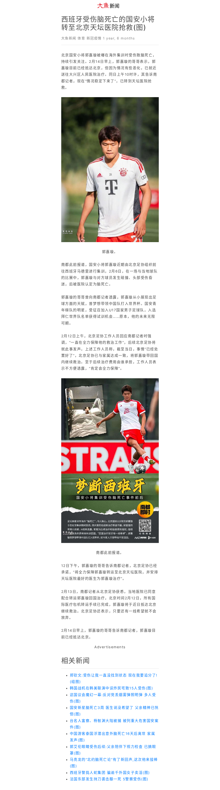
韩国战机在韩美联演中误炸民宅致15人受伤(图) (111, 688)
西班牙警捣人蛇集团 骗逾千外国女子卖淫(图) (110, 772)
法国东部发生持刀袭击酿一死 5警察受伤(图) (109, 779)
